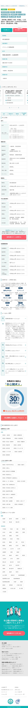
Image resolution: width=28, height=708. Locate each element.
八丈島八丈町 (12, 588)
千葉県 (4, 522)
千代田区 (4, 529)
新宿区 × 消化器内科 (19, 438)
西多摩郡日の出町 (6, 578)
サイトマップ (4, 692)
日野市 (18, 558)
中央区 (11, 529)
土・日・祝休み (22, 14)
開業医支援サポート (7, 669)
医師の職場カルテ (17, 671)
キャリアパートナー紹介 (8, 657)
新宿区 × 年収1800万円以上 (8, 464)
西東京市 (12, 575)
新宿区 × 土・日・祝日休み (8, 481)
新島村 (4, 585)
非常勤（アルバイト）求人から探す (11, 646)
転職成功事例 (5, 659)
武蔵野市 (4, 552)
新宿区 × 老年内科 (6, 448)
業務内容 (11, 113)
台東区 (10, 532)
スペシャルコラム (6, 667)
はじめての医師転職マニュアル (9, 655)
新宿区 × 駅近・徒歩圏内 (8, 501)
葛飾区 (23, 545)
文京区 (4, 532)
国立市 (18, 562)
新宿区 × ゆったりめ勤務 (8, 497)
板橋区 (4, 545)
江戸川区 (4, 548)
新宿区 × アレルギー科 (18, 448)
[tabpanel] (14, 97)
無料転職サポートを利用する (14, 237)
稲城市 (10, 571)
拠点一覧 (18, 657)
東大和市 (17, 565)
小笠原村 (4, 591)
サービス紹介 (5, 653)
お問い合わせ (17, 689)
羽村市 (17, 571)
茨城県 (4, 518)
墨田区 (17, 532)
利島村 (21, 581)
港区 (17, 529)
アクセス (3, 694)
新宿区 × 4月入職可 (21, 481)
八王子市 (12, 548)
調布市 (17, 555)
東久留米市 (11, 568)
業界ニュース (15, 667)
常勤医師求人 (22, 5)
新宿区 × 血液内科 (18, 451)
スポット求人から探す (7, 648)
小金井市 (4, 558)
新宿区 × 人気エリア (20, 501)
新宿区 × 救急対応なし (7, 474)
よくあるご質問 (14, 659)
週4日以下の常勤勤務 (6, 14)
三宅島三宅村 (19, 585)
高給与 (19, 16)
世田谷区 (4, 538)
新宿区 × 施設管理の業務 (8, 491)
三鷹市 (11, 552)
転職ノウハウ (5, 664)
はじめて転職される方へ (16, 653)
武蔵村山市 (19, 568)
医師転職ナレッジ (6, 666)
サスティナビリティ (19, 694)
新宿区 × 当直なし (6, 468)
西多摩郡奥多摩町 (6, 581)
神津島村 (11, 585)
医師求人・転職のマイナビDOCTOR (9, 5)
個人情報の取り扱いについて (7, 689)
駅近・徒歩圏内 (12, 16)
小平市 (11, 558)
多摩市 (4, 571)
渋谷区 (11, 538)
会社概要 (3, 687)
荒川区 (22, 542)
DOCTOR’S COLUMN (16, 664)
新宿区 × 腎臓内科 (21, 441)
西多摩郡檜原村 (17, 578)
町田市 (23, 555)
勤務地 (17, 113)
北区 (16, 542)
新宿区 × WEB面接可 (19, 504)
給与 (4, 113)
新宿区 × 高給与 (21, 464)
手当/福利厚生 (24, 114)
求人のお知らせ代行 (7, 671)
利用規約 (16, 687)
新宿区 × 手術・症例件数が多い (9, 484)
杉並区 (4, 542)
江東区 (23, 532)
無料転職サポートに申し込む (14, 633)
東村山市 (4, 562)
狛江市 (10, 565)
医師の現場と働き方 (17, 666)
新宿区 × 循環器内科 (18, 435)
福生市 (4, 565)
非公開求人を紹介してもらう (14, 418)
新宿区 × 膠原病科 (6, 454)
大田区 (17, 535)
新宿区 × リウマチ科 (7, 451)
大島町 (15, 581)
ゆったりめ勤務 (5, 16)
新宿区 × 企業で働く (7, 504)
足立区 (17, 545)
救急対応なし (14, 14)
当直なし (12, 12)
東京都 (10, 522)
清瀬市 (4, 568)
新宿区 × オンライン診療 (8, 507)
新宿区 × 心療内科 (17, 445)
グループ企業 (17, 692)
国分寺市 (12, 562)
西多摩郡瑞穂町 (21, 575)
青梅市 (18, 552)
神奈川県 (17, 522)
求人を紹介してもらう (20, 29)
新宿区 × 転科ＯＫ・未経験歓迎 (9, 494)
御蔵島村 (4, 588)
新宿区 (23, 529)
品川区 (4, 535)
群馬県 (17, 518)
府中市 (4, 555)
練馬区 (10, 545)
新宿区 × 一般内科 (6, 435)
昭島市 (10, 555)
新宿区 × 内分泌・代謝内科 (8, 441)
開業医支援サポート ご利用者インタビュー (12, 673)
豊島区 (10, 542)
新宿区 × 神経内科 (6, 445)
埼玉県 (23, 518)
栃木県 (10, 518)
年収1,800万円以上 (5, 12)
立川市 (18, 548)
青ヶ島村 (21, 588)
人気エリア (19, 12)
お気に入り (7, 29)
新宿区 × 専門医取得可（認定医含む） (10, 477)
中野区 (18, 538)
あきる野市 (5, 575)
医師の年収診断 (17, 669)
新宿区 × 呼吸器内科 (7, 438)
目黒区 (10, 535)
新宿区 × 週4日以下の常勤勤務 (9, 471)
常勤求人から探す (6, 644)
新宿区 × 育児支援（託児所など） (9, 487)
